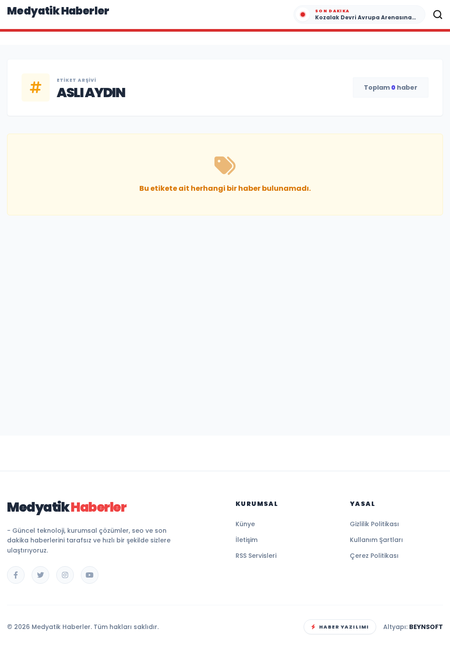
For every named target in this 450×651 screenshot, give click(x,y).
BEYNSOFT (426, 626)
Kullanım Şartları (376, 539)
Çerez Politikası (374, 555)
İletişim (247, 539)
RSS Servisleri (256, 555)
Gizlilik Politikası (374, 524)
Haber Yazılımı (344, 626)
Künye (245, 524)
